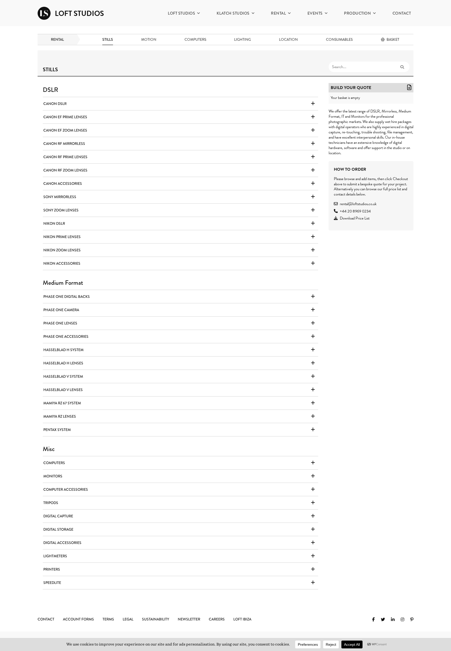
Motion (148, 39)
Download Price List (355, 218)
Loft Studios (181, 13)
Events (315, 13)
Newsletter (189, 619)
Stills (107, 39)
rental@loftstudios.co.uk (358, 204)
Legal (128, 619)
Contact (402, 13)
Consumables (339, 39)
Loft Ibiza (242, 619)
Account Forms (78, 619)
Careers (217, 619)
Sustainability (155, 619)
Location (288, 39)
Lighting (242, 39)
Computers (195, 39)
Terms (108, 619)
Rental (278, 13)
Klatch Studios (233, 13)
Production (357, 13)
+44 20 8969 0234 (355, 211)
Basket (393, 39)
